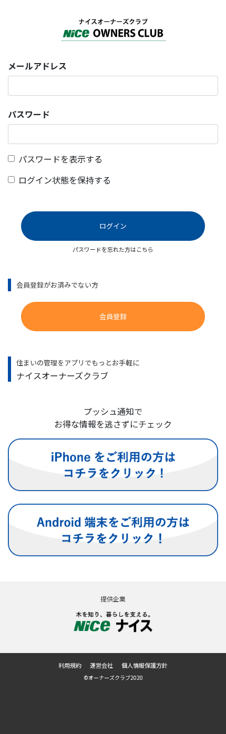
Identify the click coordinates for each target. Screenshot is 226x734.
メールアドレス (37, 65)
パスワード (29, 114)
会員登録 (113, 316)
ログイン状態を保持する (64, 180)
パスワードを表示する (60, 158)
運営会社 (101, 665)
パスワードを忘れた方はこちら (113, 249)
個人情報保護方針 (144, 665)
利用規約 (69, 665)
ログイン (113, 226)
